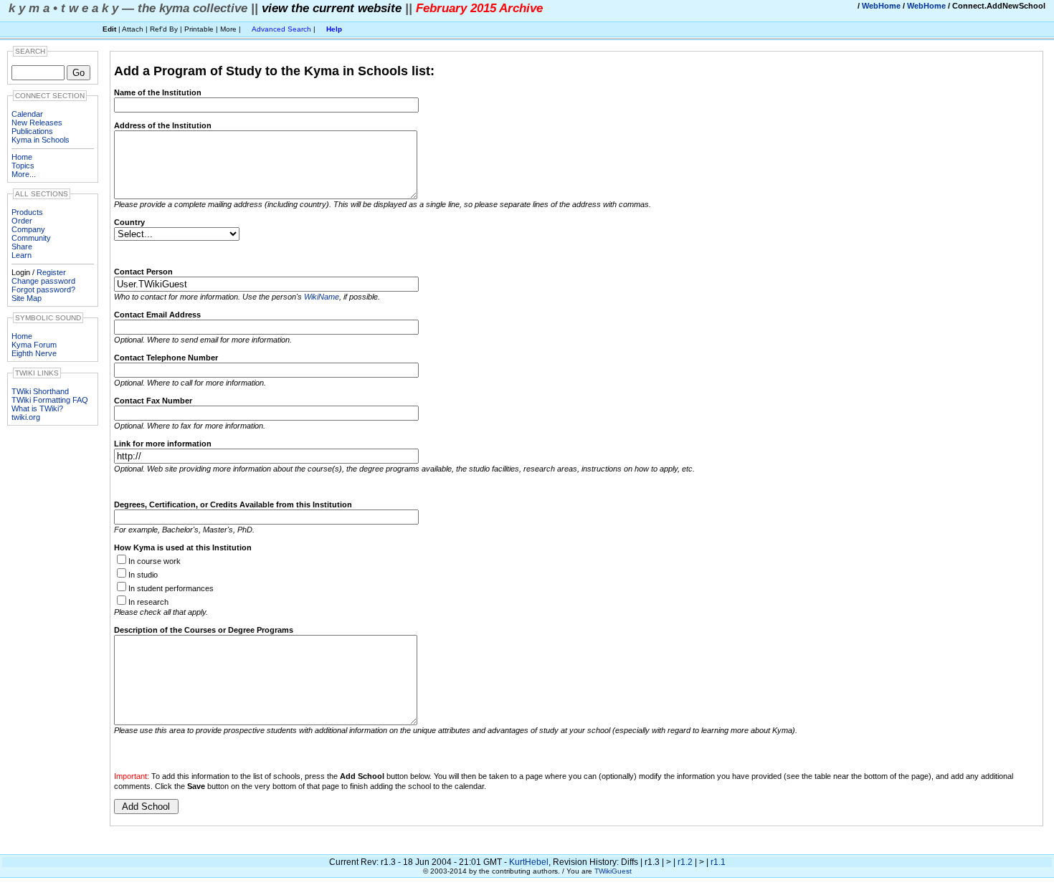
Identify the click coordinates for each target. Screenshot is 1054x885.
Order (21, 220)
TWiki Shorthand (40, 391)
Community (31, 238)
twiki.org (25, 417)
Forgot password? (43, 289)
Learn (21, 255)
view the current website (332, 7)
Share (21, 246)
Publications (32, 131)
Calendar (27, 114)
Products (27, 212)
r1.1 (718, 862)
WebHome (881, 5)
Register (51, 272)
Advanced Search (281, 29)
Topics (22, 165)
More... (23, 174)
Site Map (26, 298)
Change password (43, 281)
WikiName (321, 296)
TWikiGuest (613, 871)
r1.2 (685, 862)
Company (28, 229)
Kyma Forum (34, 344)
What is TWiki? (37, 408)
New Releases (36, 122)
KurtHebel (529, 862)
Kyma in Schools (40, 139)
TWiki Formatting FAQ (49, 400)
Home (21, 157)
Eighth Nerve (34, 353)
